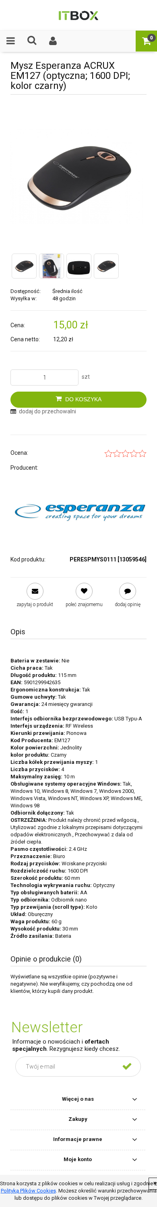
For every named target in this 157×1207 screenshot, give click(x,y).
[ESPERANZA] (80, 510)
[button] (10, 41)
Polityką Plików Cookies (28, 1191)
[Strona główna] (78, 15)
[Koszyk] (146, 41)
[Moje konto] (53, 41)
